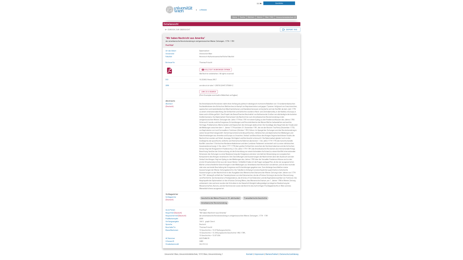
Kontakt (249, 254)
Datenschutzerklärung (289, 254)
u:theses (203, 10)
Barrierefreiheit (272, 254)
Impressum (259, 254)
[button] (259, 3)
